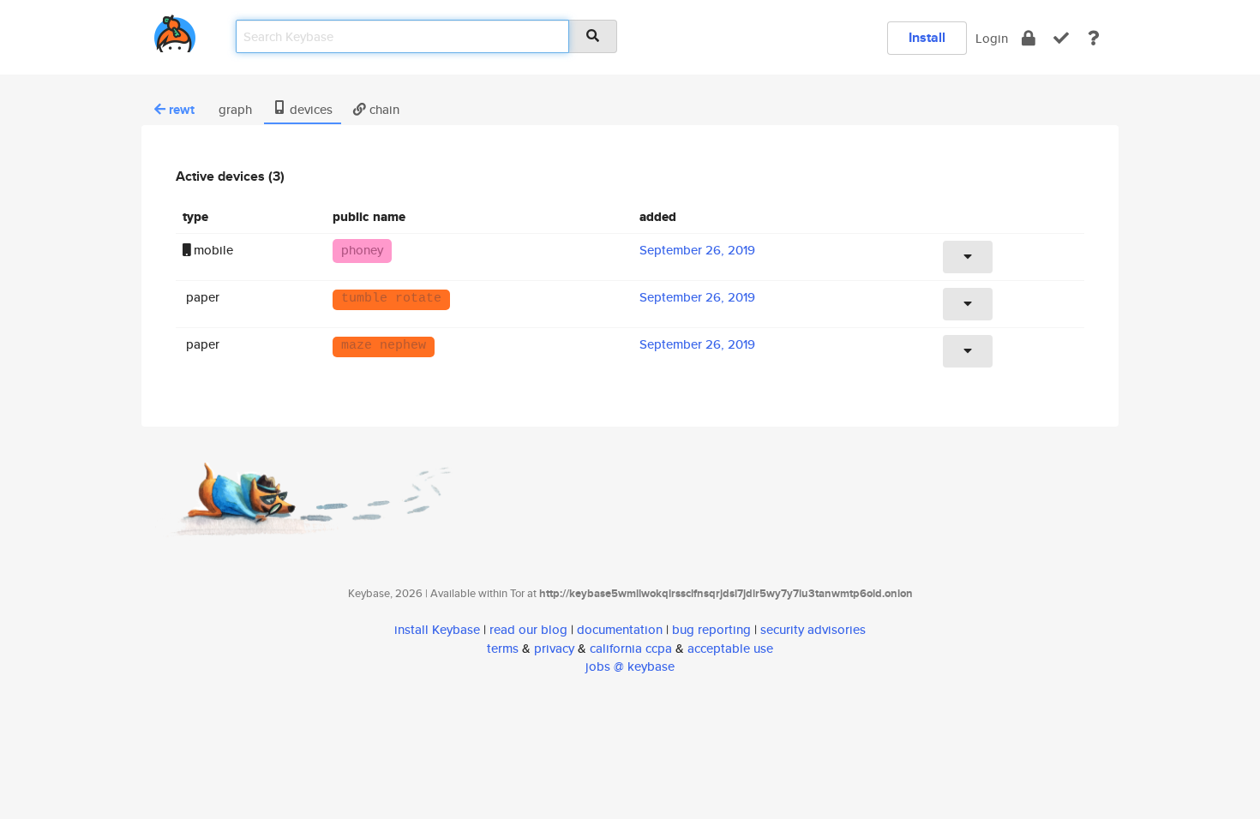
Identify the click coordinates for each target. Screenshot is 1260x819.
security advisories (813, 629)
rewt (182, 109)
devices (309, 109)
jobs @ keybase (630, 666)
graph (233, 109)
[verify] (1061, 38)
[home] (174, 30)
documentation (620, 629)
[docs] (1094, 38)
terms (503, 648)
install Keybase (437, 629)
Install (927, 37)
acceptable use (730, 648)
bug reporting (711, 629)
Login (991, 38)
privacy (554, 648)
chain (382, 109)
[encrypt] (1028, 38)
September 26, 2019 (697, 250)
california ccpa (631, 648)
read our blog (528, 629)
